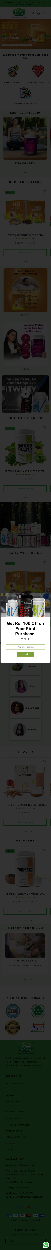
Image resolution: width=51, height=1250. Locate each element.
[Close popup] (48, 590)
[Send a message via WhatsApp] (46, 1245)
